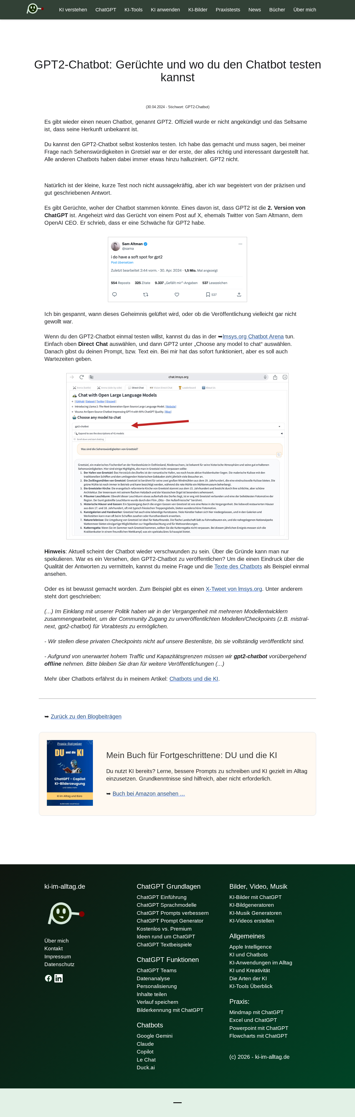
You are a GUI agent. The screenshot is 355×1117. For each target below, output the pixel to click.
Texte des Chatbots (238, 566)
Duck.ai (146, 1067)
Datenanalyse (153, 978)
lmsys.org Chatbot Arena (253, 336)
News (254, 9)
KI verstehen (73, 9)
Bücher (277, 9)
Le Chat (146, 1060)
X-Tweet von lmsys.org (234, 589)
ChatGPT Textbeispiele (164, 945)
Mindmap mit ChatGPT (256, 1012)
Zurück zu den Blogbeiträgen (86, 716)
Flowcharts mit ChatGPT (258, 1036)
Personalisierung (157, 986)
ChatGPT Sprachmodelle (167, 905)
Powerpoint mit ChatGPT (258, 1028)
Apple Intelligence (250, 947)
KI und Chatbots (248, 955)
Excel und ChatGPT (253, 1020)
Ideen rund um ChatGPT (166, 936)
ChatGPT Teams (157, 970)
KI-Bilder (197, 9)
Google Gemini (155, 1036)
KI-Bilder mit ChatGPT (255, 897)
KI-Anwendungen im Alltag (260, 963)
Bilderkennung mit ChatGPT (170, 1010)
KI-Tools (134, 9)
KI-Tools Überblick (251, 986)
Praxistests (228, 9)
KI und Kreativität (249, 970)
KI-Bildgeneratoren (251, 905)
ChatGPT (105, 9)
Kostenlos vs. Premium (164, 929)
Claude (145, 1044)
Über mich (304, 9)
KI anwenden (165, 9)
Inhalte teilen (152, 994)
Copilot (145, 1052)
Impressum (57, 956)
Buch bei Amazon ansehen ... (149, 794)
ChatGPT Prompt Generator (170, 921)
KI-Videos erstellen (251, 921)
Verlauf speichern (157, 1002)
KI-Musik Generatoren (255, 913)
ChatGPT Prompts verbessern (173, 913)
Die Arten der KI (248, 978)
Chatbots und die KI (193, 679)
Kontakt (53, 948)
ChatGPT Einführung (162, 897)
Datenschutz (59, 964)
